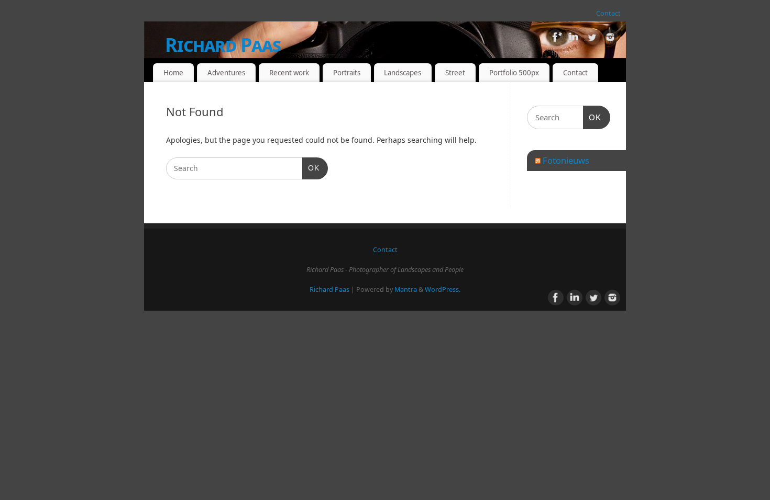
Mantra (405, 289)
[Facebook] (555, 39)
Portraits (346, 72)
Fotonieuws (566, 160)
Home (173, 72)
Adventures (226, 72)
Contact (608, 13)
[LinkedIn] (573, 39)
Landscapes (402, 72)
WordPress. (442, 289)
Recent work (289, 72)
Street (455, 72)
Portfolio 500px (514, 72)
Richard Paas (223, 45)
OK (311, 167)
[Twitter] (592, 39)
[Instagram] (610, 39)
